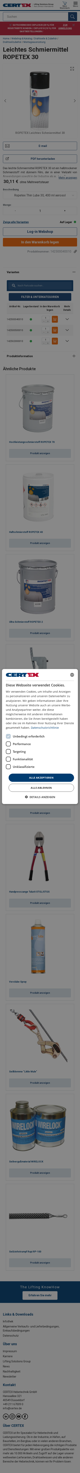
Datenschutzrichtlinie (45, 727)
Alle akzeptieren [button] (41, 777)
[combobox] (72, 675)
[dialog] (40, 736)
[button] (40, 797)
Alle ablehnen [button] (41, 787)
